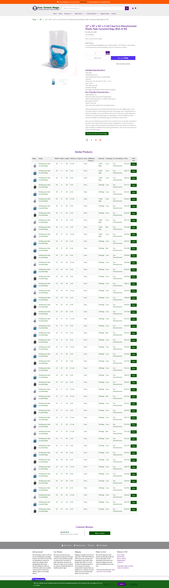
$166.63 (127, 495)
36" (67, 488)
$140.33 (127, 290)
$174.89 (127, 311)
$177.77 (127, 185)
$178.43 (127, 354)
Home (55, 13)
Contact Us (120, 562)
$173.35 (127, 445)
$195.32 (127, 459)
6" (61, 178)
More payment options (123, 63)
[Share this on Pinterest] (96, 140)
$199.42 (127, 234)
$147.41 (127, 220)
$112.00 (127, 206)
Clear (85, 163)
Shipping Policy (121, 560)
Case (107, 163)
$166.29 (127, 269)
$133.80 (127, 248)
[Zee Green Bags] (46, 8)
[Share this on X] (87, 140)
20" (67, 163)
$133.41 (127, 192)
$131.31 (127, 396)
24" (67, 192)
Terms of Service (121, 558)
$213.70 (127, 340)
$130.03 (127, 276)
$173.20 (127, 431)
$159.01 (127, 488)
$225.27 (127, 178)
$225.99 (127, 375)
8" (61, 199)
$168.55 (127, 199)
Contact (113, 13)
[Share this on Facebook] (91, 140)
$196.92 (127, 481)
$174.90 (127, 424)
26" (67, 368)
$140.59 (127, 347)
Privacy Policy (120, 555)
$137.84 (127, 361)
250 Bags (101, 276)
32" (67, 424)
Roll (107, 227)
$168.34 (127, 382)
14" (57, 368)
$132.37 (127, 452)
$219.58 (127, 502)
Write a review (99, 533)
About (60, 13)
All (41, 19)
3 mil (71, 185)
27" (67, 417)
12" (57, 262)
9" (61, 389)
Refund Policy (121, 556)
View (133, 164)
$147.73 (127, 417)
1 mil (71, 220)
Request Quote (105, 13)
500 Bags (101, 185)
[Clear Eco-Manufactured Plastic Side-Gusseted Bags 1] (58, 50)
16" (57, 452)
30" (67, 283)
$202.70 (127, 466)
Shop (34, 19)
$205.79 (127, 170)
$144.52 (127, 325)
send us (101, 45)
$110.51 (127, 318)
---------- (119, 564)
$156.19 (127, 163)
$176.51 (127, 368)
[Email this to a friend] (100, 140)
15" (57, 389)
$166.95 (127, 213)
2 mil (71, 170)
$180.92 (127, 297)
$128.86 (127, 262)
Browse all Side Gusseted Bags (97, 134)
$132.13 (127, 389)
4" (61, 163)
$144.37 (127, 333)
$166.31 (127, 403)
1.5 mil (72, 163)
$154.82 (127, 227)
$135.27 (127, 241)
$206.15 (127, 283)
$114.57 (127, 438)
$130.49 (127, 410)
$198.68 (127, 255)
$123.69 (127, 474)
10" (57, 163)
